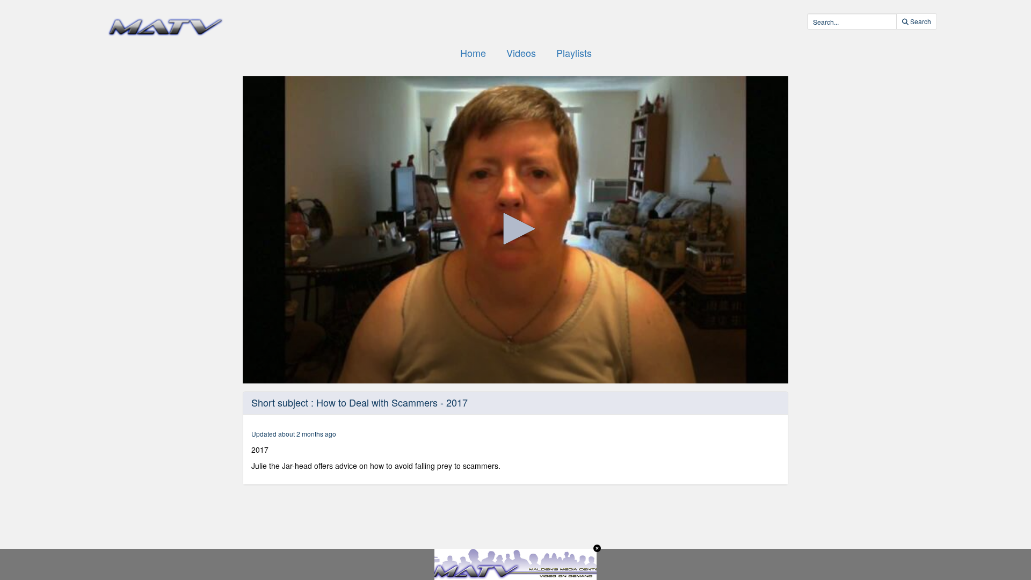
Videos (521, 53)
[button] (515, 228)
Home (473, 53)
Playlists (574, 53)
